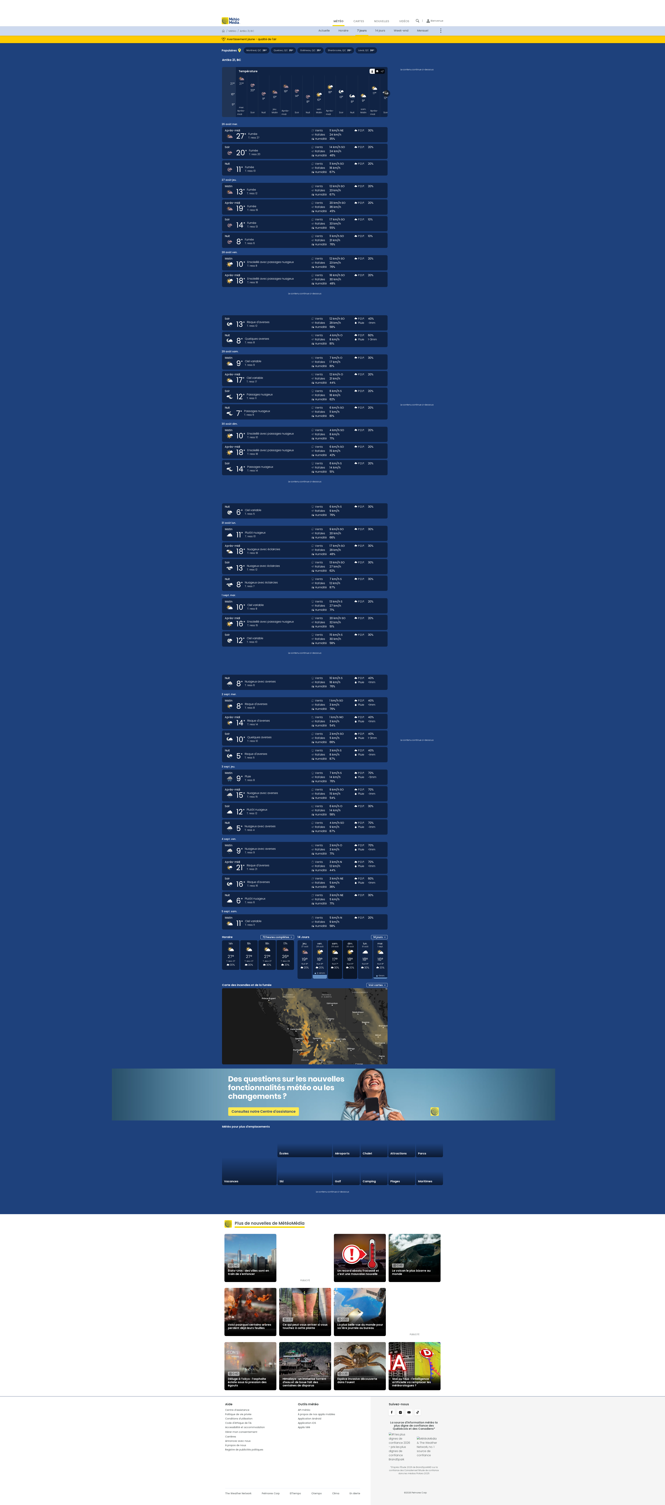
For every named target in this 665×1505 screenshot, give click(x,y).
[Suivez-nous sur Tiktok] (417, 1412)
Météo (232, 31)
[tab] (372, 71)
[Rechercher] (417, 21)
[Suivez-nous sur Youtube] (409, 1412)
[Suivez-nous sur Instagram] (400, 1412)
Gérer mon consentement (241, 1431)
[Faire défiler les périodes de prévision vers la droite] (387, 93)
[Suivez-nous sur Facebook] (391, 1412)
